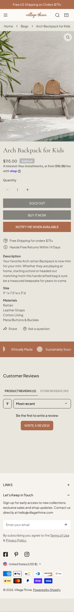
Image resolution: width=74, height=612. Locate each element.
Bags (24, 26)
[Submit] (66, 524)
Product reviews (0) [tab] (20, 391)
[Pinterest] (16, 554)
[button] (66, 15)
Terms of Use (59, 535)
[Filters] (7, 403)
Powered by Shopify (47, 590)
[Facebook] (5, 554)
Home (8, 26)
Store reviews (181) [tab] (54, 391)
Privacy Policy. (16, 540)
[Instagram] (27, 554)
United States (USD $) (23, 564)
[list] (37, 86)
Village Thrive (23, 590)
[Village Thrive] (36, 15)
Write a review (37, 425)
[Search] (57, 15)
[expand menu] (5, 15)
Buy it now (37, 215)
